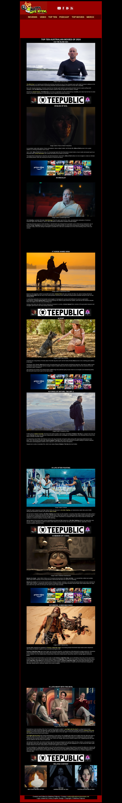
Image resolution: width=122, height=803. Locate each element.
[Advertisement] (61, 29)
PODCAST (64, 17)
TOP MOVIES (78, 17)
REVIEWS (32, 17)
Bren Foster (53, 511)
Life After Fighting (65, 510)
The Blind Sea (30, 84)
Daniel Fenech (36, 91)
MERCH (90, 17)
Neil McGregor (49, 220)
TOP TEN (52, 17)
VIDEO (43, 17)
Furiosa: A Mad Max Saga (54, 647)
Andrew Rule (58, 294)
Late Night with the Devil (71, 729)
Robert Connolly (38, 433)
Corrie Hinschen (39, 153)
